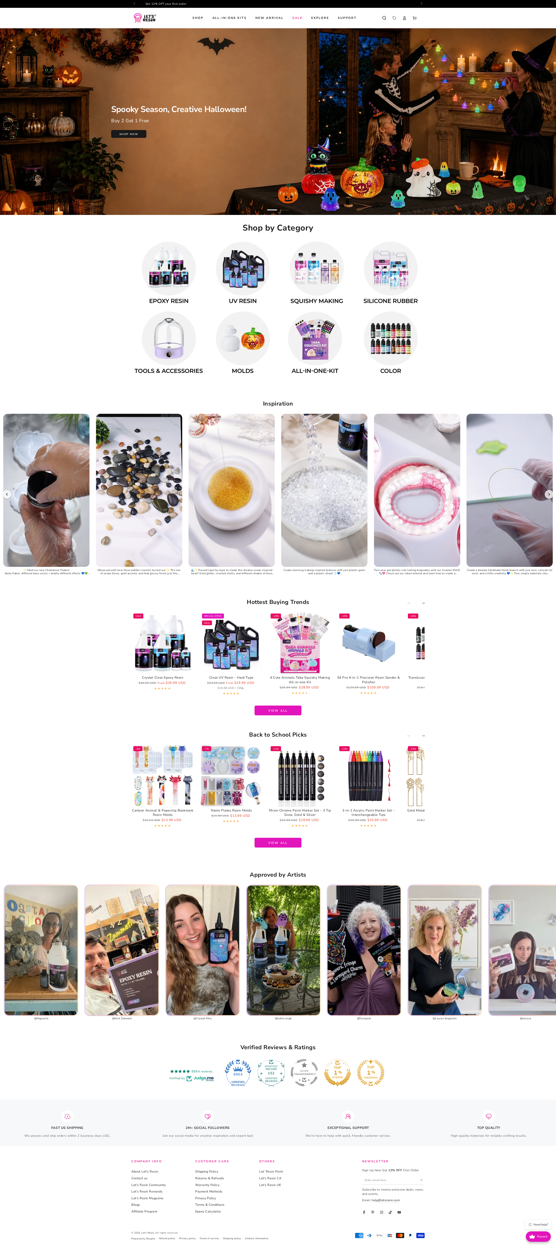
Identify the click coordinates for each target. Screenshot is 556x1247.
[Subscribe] (422, 1180)
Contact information (256, 1238)
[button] (384, 18)
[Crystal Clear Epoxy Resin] (162, 643)
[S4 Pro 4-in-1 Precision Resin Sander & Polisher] (368, 643)
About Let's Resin (144, 1171)
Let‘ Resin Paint (271, 1171)
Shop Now (128, 134)
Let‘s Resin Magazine (147, 1198)
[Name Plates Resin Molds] (231, 775)
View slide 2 (284, 207)
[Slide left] (134, 4)
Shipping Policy (206, 1171)
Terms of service (209, 1238)
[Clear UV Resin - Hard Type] (231, 643)
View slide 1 (272, 207)
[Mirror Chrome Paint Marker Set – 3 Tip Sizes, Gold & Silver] (300, 775)
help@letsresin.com (386, 1200)
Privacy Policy (205, 1198)
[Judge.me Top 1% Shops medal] (337, 1073)
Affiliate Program (144, 1211)
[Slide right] (421, 4)
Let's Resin (147, 1232)
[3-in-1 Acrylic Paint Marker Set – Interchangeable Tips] (368, 775)
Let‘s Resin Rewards (146, 1191)
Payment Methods (208, 1191)
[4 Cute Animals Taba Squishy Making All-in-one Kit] (300, 643)
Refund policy (167, 1238)
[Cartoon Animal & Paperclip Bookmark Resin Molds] (162, 775)
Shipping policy (232, 1238)
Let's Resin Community (148, 1185)
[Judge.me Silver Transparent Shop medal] (304, 1073)
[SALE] (394, 18)
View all (278, 711)
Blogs (135, 1204)
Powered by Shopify (143, 1238)
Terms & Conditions (210, 1204)
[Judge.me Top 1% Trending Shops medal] (371, 1073)
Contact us (139, 1178)
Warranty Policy (207, 1185)
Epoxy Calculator (208, 1211)
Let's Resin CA (270, 1178)
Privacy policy (187, 1238)
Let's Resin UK (270, 1185)
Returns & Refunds (209, 1178)
